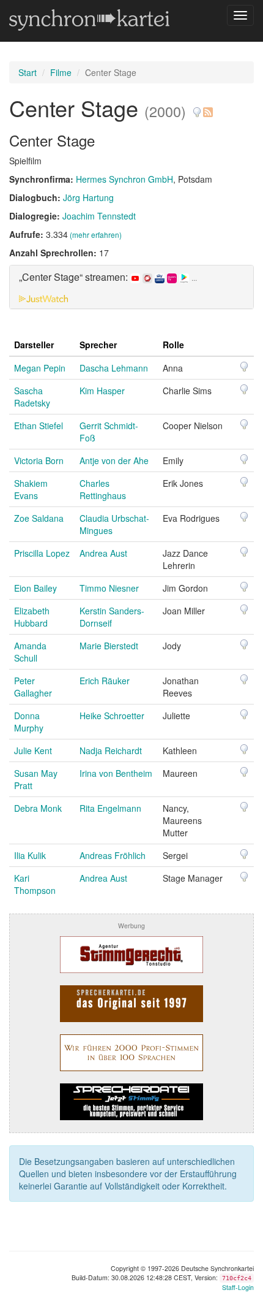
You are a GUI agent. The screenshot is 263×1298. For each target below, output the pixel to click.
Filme (61, 72)
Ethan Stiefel (38, 425)
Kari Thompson (35, 884)
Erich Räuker (105, 680)
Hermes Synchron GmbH (124, 179)
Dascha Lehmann (114, 368)
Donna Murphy (28, 721)
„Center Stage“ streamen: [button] (108, 277)
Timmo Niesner (109, 588)
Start (27, 72)
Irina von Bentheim (116, 773)
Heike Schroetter (112, 715)
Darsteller (34, 344)
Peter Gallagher (33, 686)
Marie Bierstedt (109, 645)
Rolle (173, 344)
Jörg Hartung (88, 197)
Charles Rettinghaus (103, 489)
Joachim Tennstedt (99, 216)
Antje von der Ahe (114, 460)
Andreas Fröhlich (113, 855)
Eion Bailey (35, 588)
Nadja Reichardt (111, 750)
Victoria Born (39, 460)
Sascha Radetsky (32, 396)
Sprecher (98, 344)
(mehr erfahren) (96, 234)
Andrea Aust (103, 553)
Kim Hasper (102, 390)
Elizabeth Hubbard (32, 617)
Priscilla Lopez (42, 553)
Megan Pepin (39, 368)
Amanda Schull (30, 651)
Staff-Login (238, 1287)
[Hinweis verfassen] (197, 107)
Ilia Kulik (30, 855)
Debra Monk (38, 808)
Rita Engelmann (110, 808)
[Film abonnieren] (207, 107)
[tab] (131, 286)
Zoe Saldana (39, 518)
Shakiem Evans (31, 489)
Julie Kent (33, 750)
